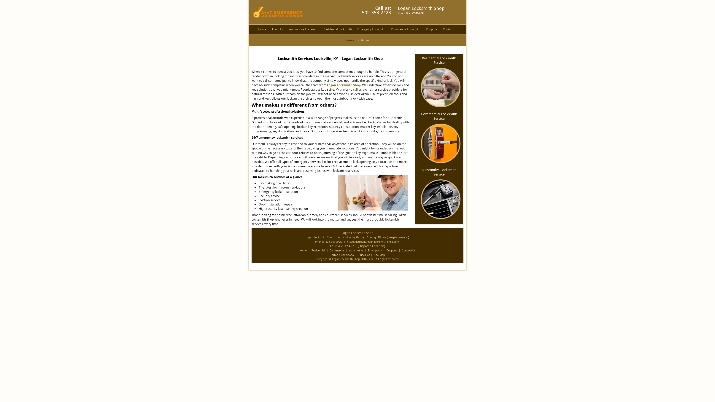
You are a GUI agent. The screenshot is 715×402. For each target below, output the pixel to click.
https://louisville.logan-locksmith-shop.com (373, 241)
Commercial (337, 250)
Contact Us (450, 29)
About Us (278, 29)
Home (262, 29)
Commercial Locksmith (405, 29)
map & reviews (398, 237)
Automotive (356, 250)
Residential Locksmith (338, 29)
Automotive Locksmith (303, 29)
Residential (318, 250)
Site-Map (379, 254)
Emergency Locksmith (371, 29)
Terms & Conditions (342, 254)
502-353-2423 (376, 12)
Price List (364, 254)
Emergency (375, 250)
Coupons (431, 29)
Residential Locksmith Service (439, 60)
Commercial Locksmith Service (439, 116)
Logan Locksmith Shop (344, 85)
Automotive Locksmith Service (439, 172)
